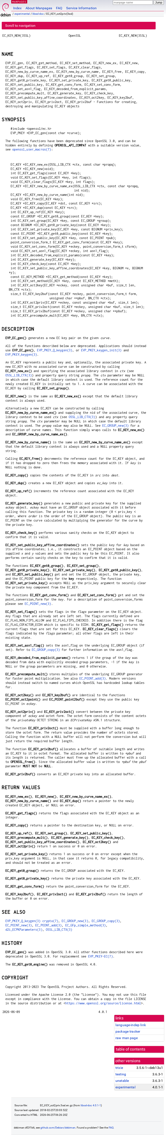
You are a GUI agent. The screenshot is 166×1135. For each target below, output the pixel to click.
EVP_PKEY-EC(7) (100, 956)
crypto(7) (50, 921)
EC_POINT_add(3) (92, 678)
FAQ (59, 8)
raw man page (126, 1038)
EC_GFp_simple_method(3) (85, 925)
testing (120, 1074)
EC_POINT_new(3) (38, 604)
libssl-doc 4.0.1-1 (91, 1105)
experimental (22, 13)
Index (17, 8)
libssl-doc (38, 13)
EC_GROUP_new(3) (115, 425)
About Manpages (39, 8)
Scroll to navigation (20, 26)
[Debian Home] (5, 8)
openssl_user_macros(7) (31, 149)
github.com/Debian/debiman (57, 1127)
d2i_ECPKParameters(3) (23, 929)
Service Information (81, 8)
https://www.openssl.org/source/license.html (103, 1003)
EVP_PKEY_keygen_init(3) (101, 350)
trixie (119, 1068)
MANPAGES (19, 1)
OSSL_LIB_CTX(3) (18, 375)
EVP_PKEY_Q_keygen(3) (54, 350)
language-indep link (130, 1025)
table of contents (130, 1049)
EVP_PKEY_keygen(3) (21, 354)
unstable (122, 1081)
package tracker (127, 1031)
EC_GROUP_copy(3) (46, 650)
